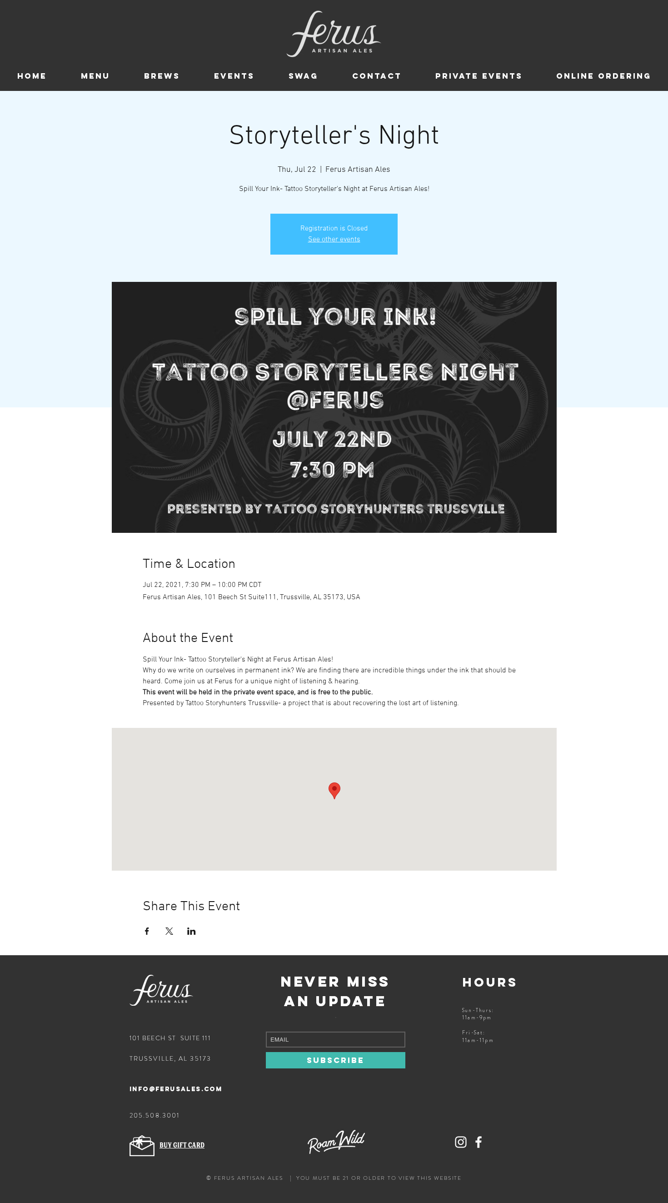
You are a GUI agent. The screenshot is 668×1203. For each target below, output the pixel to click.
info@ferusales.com (176, 1089)
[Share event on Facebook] (147, 931)
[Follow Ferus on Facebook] (478, 1142)
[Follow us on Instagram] (461, 1142)
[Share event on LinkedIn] (191, 931)
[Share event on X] (169, 931)
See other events (334, 239)
